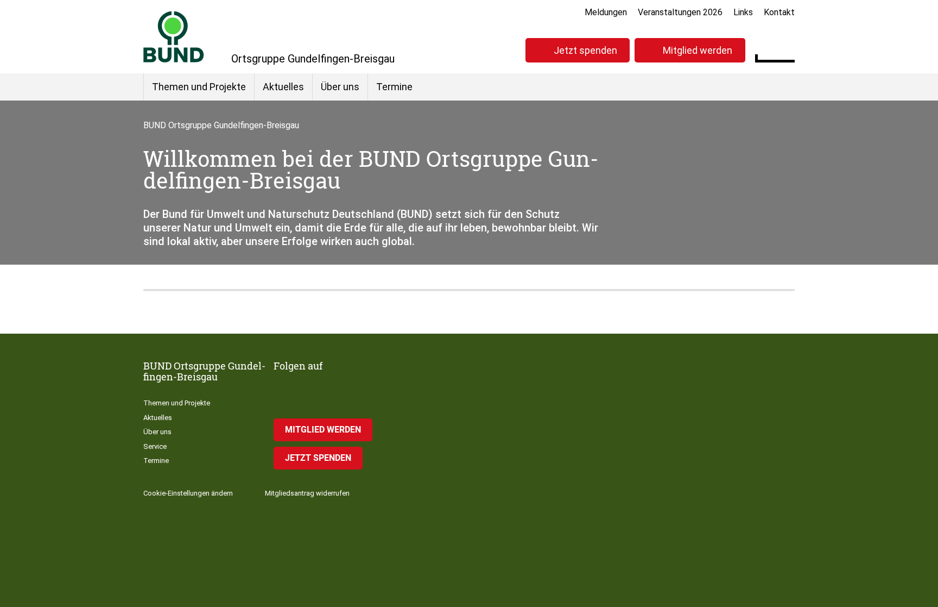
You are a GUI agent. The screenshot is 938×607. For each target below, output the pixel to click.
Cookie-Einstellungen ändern (188, 493)
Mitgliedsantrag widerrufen (307, 493)
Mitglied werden (697, 50)
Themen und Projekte (199, 86)
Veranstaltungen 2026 (680, 12)
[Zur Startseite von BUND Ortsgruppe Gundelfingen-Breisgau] (173, 36)
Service (155, 446)
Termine (394, 86)
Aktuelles (283, 86)
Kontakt (779, 12)
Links (743, 12)
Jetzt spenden (585, 50)
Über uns (340, 86)
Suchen (786, 49)
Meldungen (606, 12)
